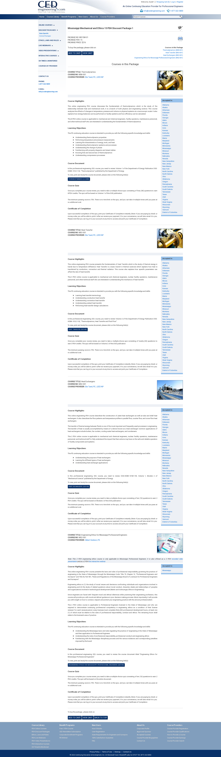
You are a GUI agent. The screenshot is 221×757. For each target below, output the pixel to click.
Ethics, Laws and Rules (40, 735)
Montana (165, 153)
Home (41, 17)
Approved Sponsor (144, 732)
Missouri (165, 151)
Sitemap (117, 752)
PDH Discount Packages (41, 732)
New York (165, 169)
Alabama (165, 105)
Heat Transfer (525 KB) (78, 329)
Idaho (164, 120)
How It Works (97, 729)
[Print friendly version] (180, 38)
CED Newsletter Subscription (70, 732)
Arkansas (165, 110)
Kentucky (165, 133)
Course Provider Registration (177, 729)
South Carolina (167, 187)
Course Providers (107, 17)
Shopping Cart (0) (163, 2)
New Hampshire (168, 161)
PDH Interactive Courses (40, 744)
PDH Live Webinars (39, 738)
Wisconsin (166, 205)
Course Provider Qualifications (178, 732)
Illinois (164, 123)
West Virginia (167, 202)
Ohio (164, 176)
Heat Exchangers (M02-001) (173, 55)
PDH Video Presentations (41, 741)
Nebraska (166, 156)
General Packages (45, 36)
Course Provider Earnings (176, 738)
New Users (83, 17)
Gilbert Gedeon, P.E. (92, 540)
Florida (165, 115)
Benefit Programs (69, 17)
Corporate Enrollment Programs (71, 735)
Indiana (165, 125)
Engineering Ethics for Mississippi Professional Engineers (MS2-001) (159, 58)
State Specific (43, 33)
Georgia (165, 118)
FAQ (93, 741)
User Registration (98, 732)
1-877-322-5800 (176, 11)
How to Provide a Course (176, 735)
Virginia (165, 199)
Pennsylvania (167, 184)
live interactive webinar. (97, 561)
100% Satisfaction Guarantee (102, 738)
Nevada (165, 159)
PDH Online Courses (39, 729)
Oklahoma (166, 179)
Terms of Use (107, 752)
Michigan (165, 143)
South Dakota (167, 189)
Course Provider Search (175, 741)
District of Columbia (169, 212)
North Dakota (167, 174)
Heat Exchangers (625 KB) (79, 486)
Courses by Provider (48, 66)
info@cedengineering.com (154, 11)
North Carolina (167, 171)
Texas (164, 194)
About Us (94, 17)
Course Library (53, 17)
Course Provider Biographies (147, 738)
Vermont (165, 210)
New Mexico (167, 166)
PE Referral (63, 738)
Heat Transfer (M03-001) (174, 53)
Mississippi (166, 148)
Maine (164, 138)
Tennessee (166, 192)
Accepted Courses (144, 735)
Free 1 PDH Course (66, 729)
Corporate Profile (143, 729)
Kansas (165, 130)
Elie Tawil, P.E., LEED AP (94, 77)
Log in (173, 2)
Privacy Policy (95, 752)
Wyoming (165, 207)
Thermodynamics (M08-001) (173, 50)
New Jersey (166, 164)
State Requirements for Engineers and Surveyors (110, 735)
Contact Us (44, 76)
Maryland (165, 141)
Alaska (165, 107)
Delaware (165, 113)
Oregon (165, 182)
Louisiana (166, 136)
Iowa (164, 128)
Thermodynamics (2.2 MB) (79, 179)
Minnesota (166, 146)
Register (180, 2)
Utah (164, 197)
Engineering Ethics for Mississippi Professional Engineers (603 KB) (96, 665)
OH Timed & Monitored (48, 61)
